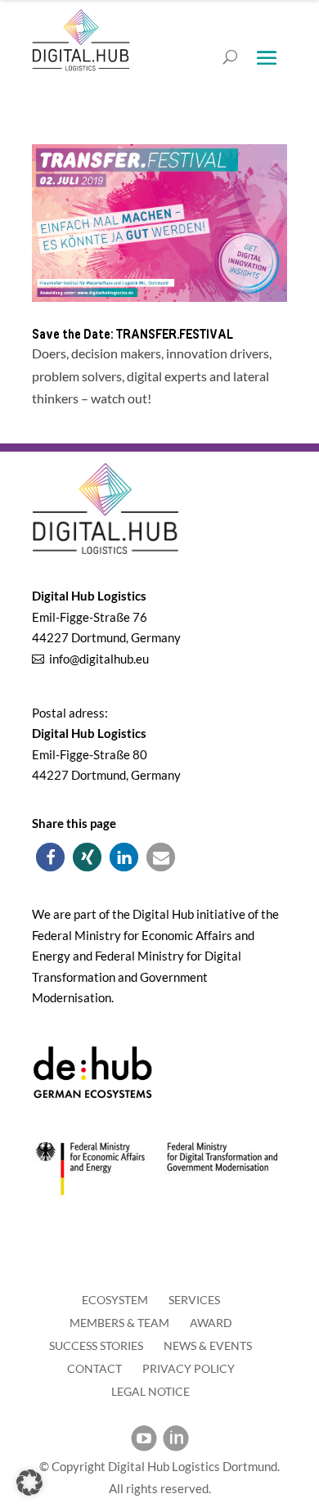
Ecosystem (115, 1300)
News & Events (208, 1345)
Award (211, 1323)
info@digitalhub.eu (99, 658)
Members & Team (119, 1323)
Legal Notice (150, 1391)
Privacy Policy (188, 1368)
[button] (50, 857)
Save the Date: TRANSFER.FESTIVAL (132, 334)
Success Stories (96, 1345)
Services (194, 1300)
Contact (94, 1368)
